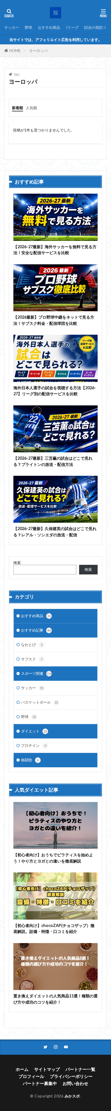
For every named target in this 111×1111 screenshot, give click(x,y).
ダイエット (34, 731)
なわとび (31, 644)
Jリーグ (72, 27)
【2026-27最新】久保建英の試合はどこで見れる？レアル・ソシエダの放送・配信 (54, 531)
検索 (17, 562)
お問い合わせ (75, 1083)
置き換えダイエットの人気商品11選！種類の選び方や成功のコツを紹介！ (55, 998)
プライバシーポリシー (71, 1076)
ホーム (22, 1069)
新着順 (17, 107)
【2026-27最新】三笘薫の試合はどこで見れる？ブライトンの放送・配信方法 (52, 461)
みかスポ (72, 1096)
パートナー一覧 (80, 1069)
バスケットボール (39, 702)
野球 (28, 27)
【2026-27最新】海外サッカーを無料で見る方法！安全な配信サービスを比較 (54, 249)
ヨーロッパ (38, 50)
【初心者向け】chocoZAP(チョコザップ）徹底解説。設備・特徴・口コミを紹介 (53, 928)
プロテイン (33, 745)
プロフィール (31, 1076)
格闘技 (30, 760)
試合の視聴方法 (97, 27)
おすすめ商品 (49, 27)
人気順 (31, 107)
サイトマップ (47, 1069)
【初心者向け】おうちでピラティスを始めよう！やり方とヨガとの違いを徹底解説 (53, 857)
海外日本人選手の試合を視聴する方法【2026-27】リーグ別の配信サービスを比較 (54, 390)
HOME (14, 50)
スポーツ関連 (36, 673)
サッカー (11, 27)
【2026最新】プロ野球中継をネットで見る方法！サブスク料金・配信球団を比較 (53, 320)
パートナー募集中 (40, 1083)
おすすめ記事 (36, 630)
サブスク (31, 659)
